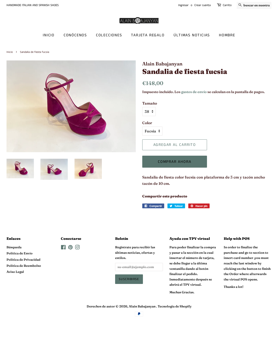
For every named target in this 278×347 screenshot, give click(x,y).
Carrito (227, 5)
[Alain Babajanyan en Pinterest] (70, 248)
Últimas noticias (192, 35)
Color (147, 122)
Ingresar (183, 5)
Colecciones (109, 35)
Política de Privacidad (23, 260)
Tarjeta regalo (147, 35)
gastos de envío (194, 92)
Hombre (227, 35)
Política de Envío (20, 253)
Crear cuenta (202, 5)
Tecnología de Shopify (175, 306)
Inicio (49, 35)
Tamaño (149, 103)
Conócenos (75, 35)
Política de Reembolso (24, 266)
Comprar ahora (174, 162)
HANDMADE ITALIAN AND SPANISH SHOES (33, 5)
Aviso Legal (15, 272)
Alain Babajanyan (142, 306)
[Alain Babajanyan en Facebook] (63, 248)
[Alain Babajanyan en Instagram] (77, 248)
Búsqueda (14, 247)
